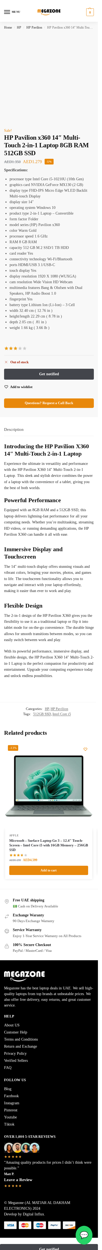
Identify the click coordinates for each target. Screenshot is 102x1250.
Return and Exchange (20, 1046)
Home (8, 27)
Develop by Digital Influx (24, 1214)
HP (19, 27)
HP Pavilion (34, 27)
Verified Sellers (16, 1061)
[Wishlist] (85, 749)
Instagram (11, 1103)
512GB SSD (42, 714)
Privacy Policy (15, 1053)
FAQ (7, 1068)
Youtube (10, 1117)
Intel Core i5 (61, 714)
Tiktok (9, 1124)
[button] (89, 12)
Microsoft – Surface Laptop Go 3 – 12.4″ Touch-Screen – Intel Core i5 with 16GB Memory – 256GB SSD (48, 845)
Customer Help (15, 1032)
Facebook (11, 1096)
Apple (14, 835)
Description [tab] (14, 429)
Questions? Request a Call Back (49, 403)
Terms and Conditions (21, 1039)
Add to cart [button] (49, 870)
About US (12, 1025)
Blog (7, 1089)
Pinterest (10, 1110)
